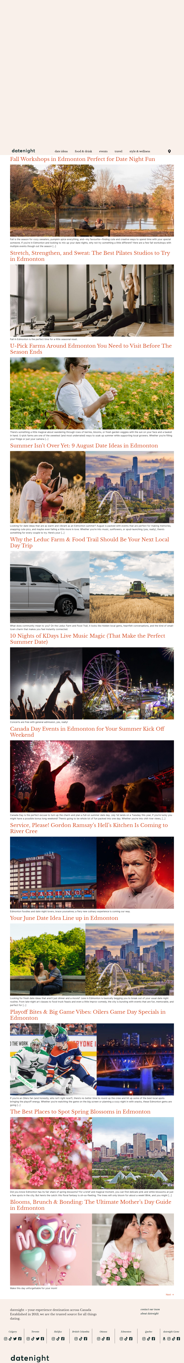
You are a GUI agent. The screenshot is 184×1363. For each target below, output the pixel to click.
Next (170, 1294)
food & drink (83, 151)
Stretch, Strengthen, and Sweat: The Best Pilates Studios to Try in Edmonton (90, 256)
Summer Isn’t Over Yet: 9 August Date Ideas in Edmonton (84, 446)
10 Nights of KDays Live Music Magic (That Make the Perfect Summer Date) (87, 639)
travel (118, 151)
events (103, 151)
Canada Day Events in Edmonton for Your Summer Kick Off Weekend (87, 732)
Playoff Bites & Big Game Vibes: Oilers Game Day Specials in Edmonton (88, 1015)
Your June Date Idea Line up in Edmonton (64, 918)
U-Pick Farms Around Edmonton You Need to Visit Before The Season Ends (91, 349)
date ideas (61, 151)
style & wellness (140, 151)
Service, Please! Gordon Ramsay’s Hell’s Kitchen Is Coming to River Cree (89, 828)
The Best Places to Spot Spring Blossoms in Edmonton (80, 1112)
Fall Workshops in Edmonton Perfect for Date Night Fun (82, 159)
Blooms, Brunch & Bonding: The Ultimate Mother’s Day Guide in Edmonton (90, 1205)
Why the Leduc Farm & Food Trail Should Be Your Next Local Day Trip (89, 542)
